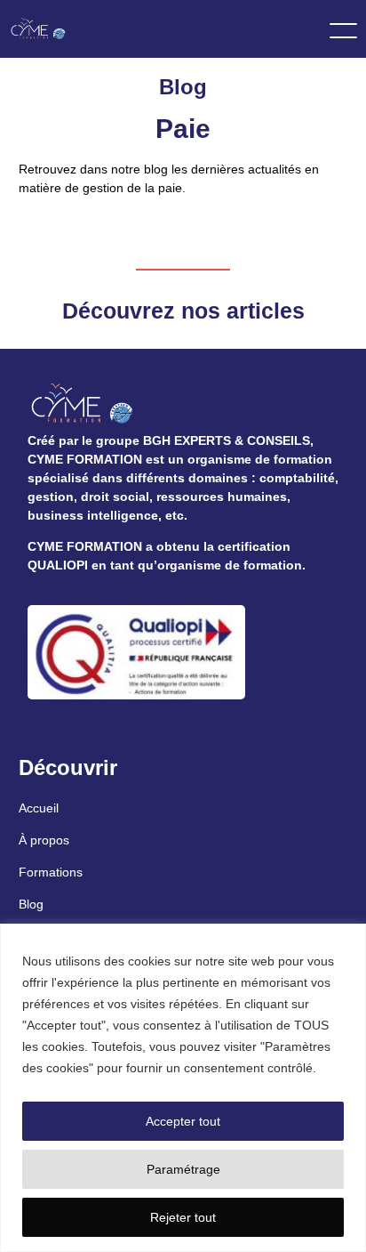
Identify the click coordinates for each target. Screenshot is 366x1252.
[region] (183, 1088)
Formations (51, 872)
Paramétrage (183, 1169)
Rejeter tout (183, 1217)
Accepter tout (183, 1121)
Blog (31, 904)
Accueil (39, 808)
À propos (44, 840)
